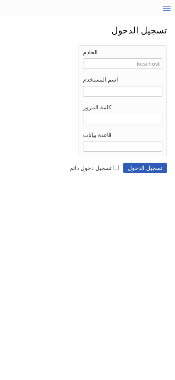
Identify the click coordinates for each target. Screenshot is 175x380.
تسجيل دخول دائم (91, 168)
